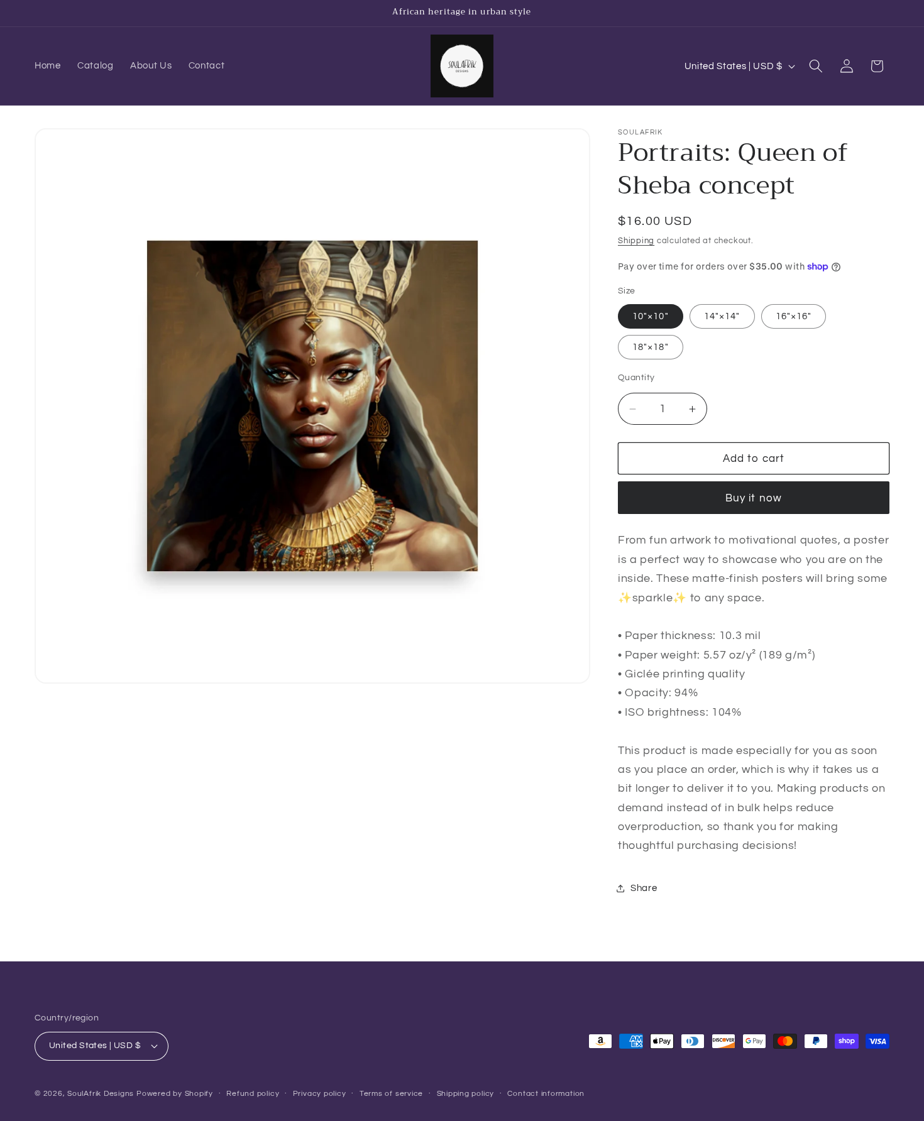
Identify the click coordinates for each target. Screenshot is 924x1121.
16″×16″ (794, 316)
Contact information (546, 1094)
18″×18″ (650, 347)
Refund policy (252, 1094)
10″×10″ (650, 316)
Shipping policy (466, 1094)
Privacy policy (319, 1094)
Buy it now (753, 498)
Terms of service (391, 1094)
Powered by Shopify (174, 1094)
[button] (816, 66)
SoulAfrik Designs (100, 1094)
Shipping (636, 240)
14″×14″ (722, 316)
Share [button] (643, 888)
